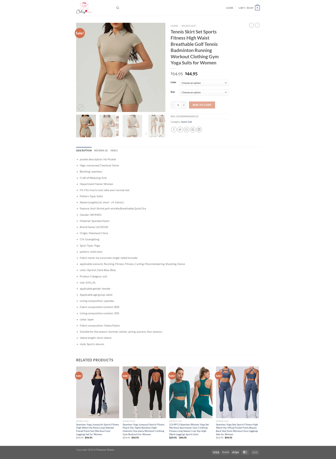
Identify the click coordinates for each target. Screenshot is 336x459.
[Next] (159, 67)
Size (173, 92)
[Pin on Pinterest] (193, 129)
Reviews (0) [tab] (101, 150)
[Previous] (82, 67)
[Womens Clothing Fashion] (93, 8)
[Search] (117, 8)
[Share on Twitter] (180, 129)
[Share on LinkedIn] (199, 129)
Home (174, 25)
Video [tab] (114, 150)
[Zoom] (80, 107)
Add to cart (202, 104)
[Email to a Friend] (186, 129)
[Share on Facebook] (174, 129)
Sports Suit (188, 25)
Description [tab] (84, 150)
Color (173, 82)
